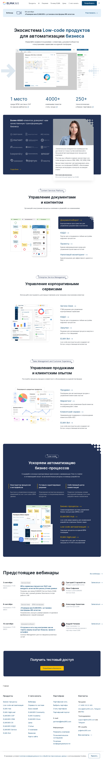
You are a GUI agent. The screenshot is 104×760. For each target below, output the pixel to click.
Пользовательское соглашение (60, 736)
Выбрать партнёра (60, 705)
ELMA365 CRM (9, 719)
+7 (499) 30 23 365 (85, 705)
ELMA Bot (7, 733)
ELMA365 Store (34, 719)
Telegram (97, 709)
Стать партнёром (60, 709)
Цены (64, 3)
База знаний (33, 709)
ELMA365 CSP (8, 716)
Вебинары (32, 702)
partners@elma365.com (62, 722)
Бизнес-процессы (10, 702)
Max (82, 712)
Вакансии (32, 733)
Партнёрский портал (61, 712)
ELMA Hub (7, 709)
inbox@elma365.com (85, 709)
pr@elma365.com (84, 730)
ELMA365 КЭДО (9, 726)
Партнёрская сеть (60, 702)
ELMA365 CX (8, 723)
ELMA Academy (34, 716)
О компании (32, 730)
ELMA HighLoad (9, 712)
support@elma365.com (86, 720)
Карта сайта (33, 737)
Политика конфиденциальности (61, 742)
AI (38, 3)
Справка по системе (36, 705)
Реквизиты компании (61, 732)
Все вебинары (95, 574)
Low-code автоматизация (13, 705)
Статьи (31, 726)
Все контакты (83, 735)
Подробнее (14, 169)
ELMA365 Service (10, 730)
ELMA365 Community (36, 712)
